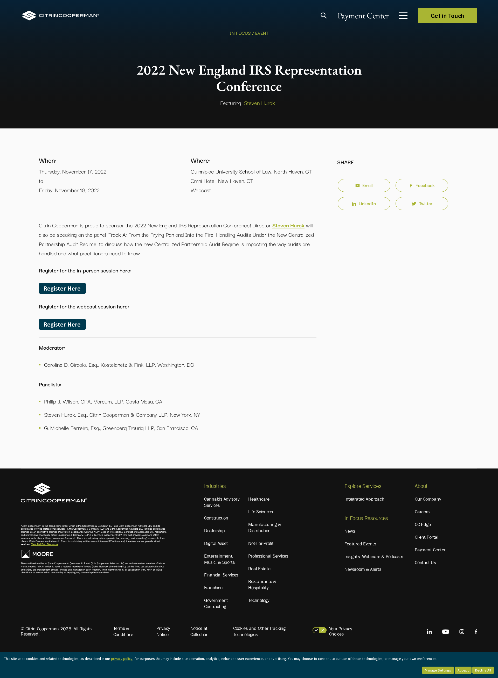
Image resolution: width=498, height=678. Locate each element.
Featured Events (360, 543)
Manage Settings (438, 670)
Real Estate (259, 568)
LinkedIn (367, 203)
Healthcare (258, 499)
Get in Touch (447, 15)
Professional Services (268, 556)
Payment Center (363, 15)
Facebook (425, 185)
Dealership (214, 530)
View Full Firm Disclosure (44, 544)
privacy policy (122, 658)
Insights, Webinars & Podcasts (373, 556)
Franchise (213, 587)
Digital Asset (216, 543)
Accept (463, 670)
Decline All (483, 670)
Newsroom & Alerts (362, 569)
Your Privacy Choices (340, 631)
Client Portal (426, 537)
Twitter (425, 203)
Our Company (428, 499)
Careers (422, 511)
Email (367, 185)
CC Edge (423, 524)
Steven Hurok (259, 102)
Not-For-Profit (260, 543)
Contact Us (425, 562)
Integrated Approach (364, 499)
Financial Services (221, 575)
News (349, 531)
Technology (258, 600)
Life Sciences (260, 511)
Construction (216, 518)
